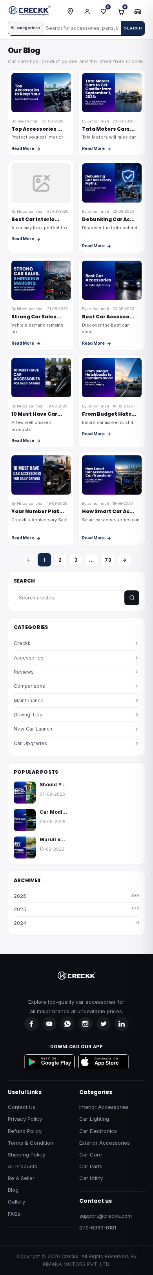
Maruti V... (52, 839)
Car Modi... (53, 812)
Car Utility (91, 1178)
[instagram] (85, 1024)
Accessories (29, 658)
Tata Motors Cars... (108, 129)
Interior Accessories (104, 1107)
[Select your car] (137, 11)
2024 (76, 923)
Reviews (24, 672)
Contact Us (21, 1107)
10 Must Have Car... (36, 414)
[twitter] (104, 1024)
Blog (13, 1190)
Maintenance (29, 700)
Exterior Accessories (104, 1143)
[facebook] (31, 1024)
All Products (22, 1166)
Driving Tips (28, 715)
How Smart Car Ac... (108, 511)
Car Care (90, 1154)
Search (133, 28)
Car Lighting (94, 1119)
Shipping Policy (26, 1154)
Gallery (16, 1201)
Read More (22, 148)
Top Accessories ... (36, 129)
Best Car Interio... (35, 219)
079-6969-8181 (97, 1227)
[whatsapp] (67, 1024)
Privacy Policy (25, 1119)
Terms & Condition (30, 1143)
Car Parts (90, 1166)
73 (108, 560)
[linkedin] (122, 1024)
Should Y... (53, 784)
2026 (76, 896)
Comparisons (29, 686)
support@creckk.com (105, 1216)
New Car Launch (33, 729)
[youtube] (49, 1024)
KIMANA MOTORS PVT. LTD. (76, 1264)
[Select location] (70, 11)
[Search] (131, 597)
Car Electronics (98, 1131)
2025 (76, 909)
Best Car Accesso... (108, 316)
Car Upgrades (30, 743)
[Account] (87, 11)
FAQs (14, 1214)
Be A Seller (21, 1178)
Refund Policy (25, 1131)
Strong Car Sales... (36, 316)
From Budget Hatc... (109, 414)
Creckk (22, 643)
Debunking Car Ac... (108, 219)
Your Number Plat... (37, 511)
